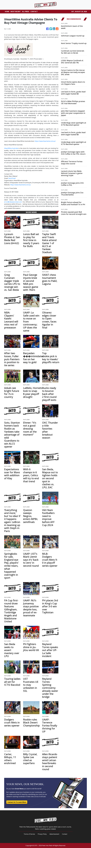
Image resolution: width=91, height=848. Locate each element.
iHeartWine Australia (11, 148)
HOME (7, 12)
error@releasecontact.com (13, 202)
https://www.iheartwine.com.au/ (45, 141)
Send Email (12, 178)
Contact (64, 834)
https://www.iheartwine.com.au (20, 185)
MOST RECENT (16, 12)
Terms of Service (29, 834)
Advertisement (54, 834)
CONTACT (34, 12)
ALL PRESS (25, 12)
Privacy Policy (42, 834)
